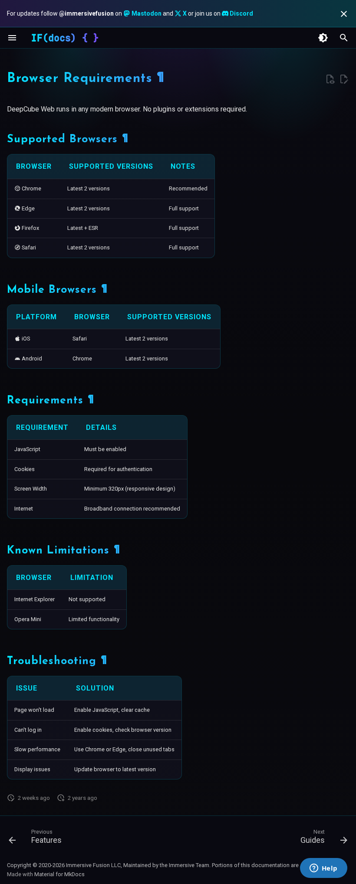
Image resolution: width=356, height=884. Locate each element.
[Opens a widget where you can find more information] (323, 869)
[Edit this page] (344, 79)
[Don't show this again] (344, 14)
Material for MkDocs (59, 874)
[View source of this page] (330, 79)
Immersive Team (189, 865)
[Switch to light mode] (323, 37)
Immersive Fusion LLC (93, 865)
